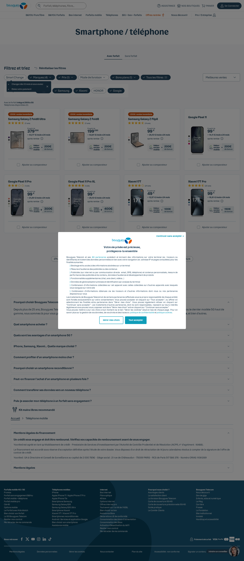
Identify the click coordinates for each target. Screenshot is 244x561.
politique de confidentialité (142, 312)
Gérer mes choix (111, 320)
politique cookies (164, 312)
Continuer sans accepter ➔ (170, 236)
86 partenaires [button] (99, 257)
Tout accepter (136, 320)
